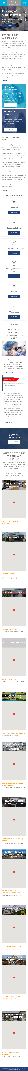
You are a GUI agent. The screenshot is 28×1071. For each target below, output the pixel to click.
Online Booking (14, 442)
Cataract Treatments (8, 422)
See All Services (14, 324)
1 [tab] (25, 12)
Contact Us (17, 1069)
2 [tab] (25, 16)
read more (14, 212)
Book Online (24, 3)
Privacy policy (11, 1069)
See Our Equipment (8, 372)
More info (10, 105)
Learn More (8, 25)
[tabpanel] (14, 18)
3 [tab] (25, 20)
